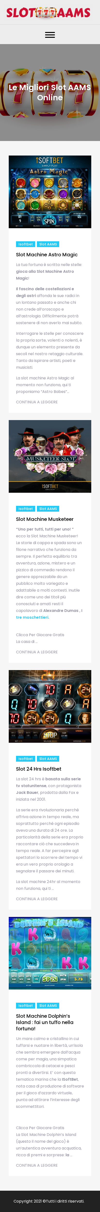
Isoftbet (25, 244)
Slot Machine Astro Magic (47, 254)
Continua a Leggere (37, 402)
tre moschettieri (32, 617)
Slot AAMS (48, 244)
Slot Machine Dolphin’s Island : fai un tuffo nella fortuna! (45, 1022)
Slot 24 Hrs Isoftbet (38, 769)
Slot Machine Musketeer (45, 519)
